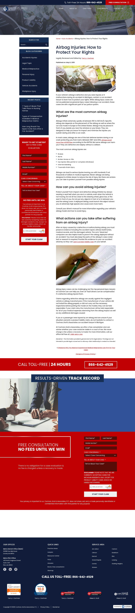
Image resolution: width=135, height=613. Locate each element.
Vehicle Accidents (29, 86)
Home (61, 8)
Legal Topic (27, 63)
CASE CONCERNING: (29, 178)
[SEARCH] (46, 44)
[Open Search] (131, 8)
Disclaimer (56, 607)
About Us (73, 8)
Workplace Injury (29, 91)
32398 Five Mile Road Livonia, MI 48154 (13, 551)
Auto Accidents (67, 39)
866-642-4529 (94, 2)
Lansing (114, 560)
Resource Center (53, 556)
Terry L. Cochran (88, 58)
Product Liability (29, 80)
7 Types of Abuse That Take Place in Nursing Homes (31, 108)
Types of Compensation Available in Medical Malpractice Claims (32, 118)
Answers (50, 563)
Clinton (94, 553)
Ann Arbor (95, 549)
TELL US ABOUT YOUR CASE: (95, 460)
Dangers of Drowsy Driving (85, 354)
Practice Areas (53, 548)
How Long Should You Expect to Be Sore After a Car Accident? (32, 128)
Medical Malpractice (30, 69)
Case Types (87, 8)
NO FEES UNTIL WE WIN (34, 200)
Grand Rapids (96, 560)
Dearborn (115, 553)
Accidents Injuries (29, 58)
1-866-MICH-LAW (76, 334)
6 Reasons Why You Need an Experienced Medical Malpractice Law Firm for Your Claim (86, 349)
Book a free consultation (56, 567)
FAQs (49, 559)
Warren (94, 567)
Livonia (94, 564)
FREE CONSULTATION (117, 2)
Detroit (94, 556)
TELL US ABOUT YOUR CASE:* (33, 186)
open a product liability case (83, 242)
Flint (113, 556)
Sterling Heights (117, 564)
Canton (114, 549)
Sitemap (50, 570)
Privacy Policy (44, 607)
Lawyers (50, 552)
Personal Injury (28, 74)
